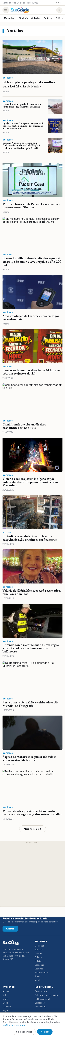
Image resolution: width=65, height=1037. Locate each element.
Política (48, 18)
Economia (39, 965)
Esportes (39, 969)
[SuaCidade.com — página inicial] (20, 10)
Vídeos (6, 995)
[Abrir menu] (6, 10)
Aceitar (45, 1031)
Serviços (7, 1006)
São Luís (23, 18)
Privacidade (40, 1006)
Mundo (38, 980)
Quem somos (41, 991)
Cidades (35, 18)
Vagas (5, 1010)
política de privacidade (14, 1025)
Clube (5, 1003)
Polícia (59, 18)
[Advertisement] (32, 874)
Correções (40, 1003)
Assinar (10, 928)
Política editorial (42, 999)
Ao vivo (6, 991)
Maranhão (9, 18)
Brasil (37, 976)
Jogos (5, 999)
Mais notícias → (32, 829)
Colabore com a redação (46, 995)
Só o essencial (24, 1031)
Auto (59, 3)
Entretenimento (42, 972)
